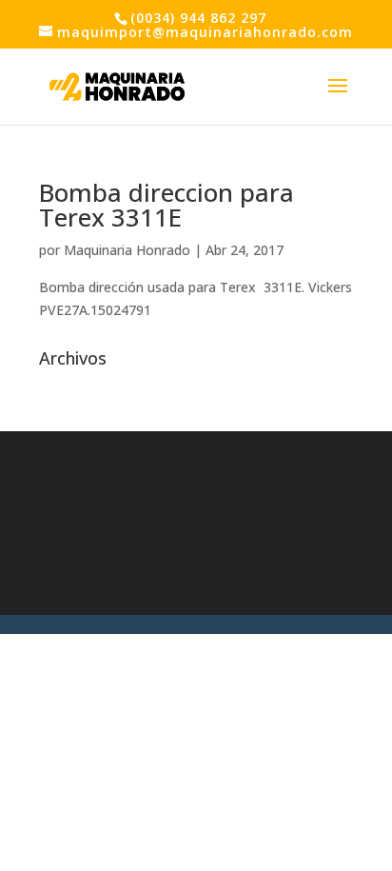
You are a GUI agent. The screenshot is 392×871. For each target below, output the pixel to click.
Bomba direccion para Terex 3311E (166, 204)
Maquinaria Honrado (127, 250)
